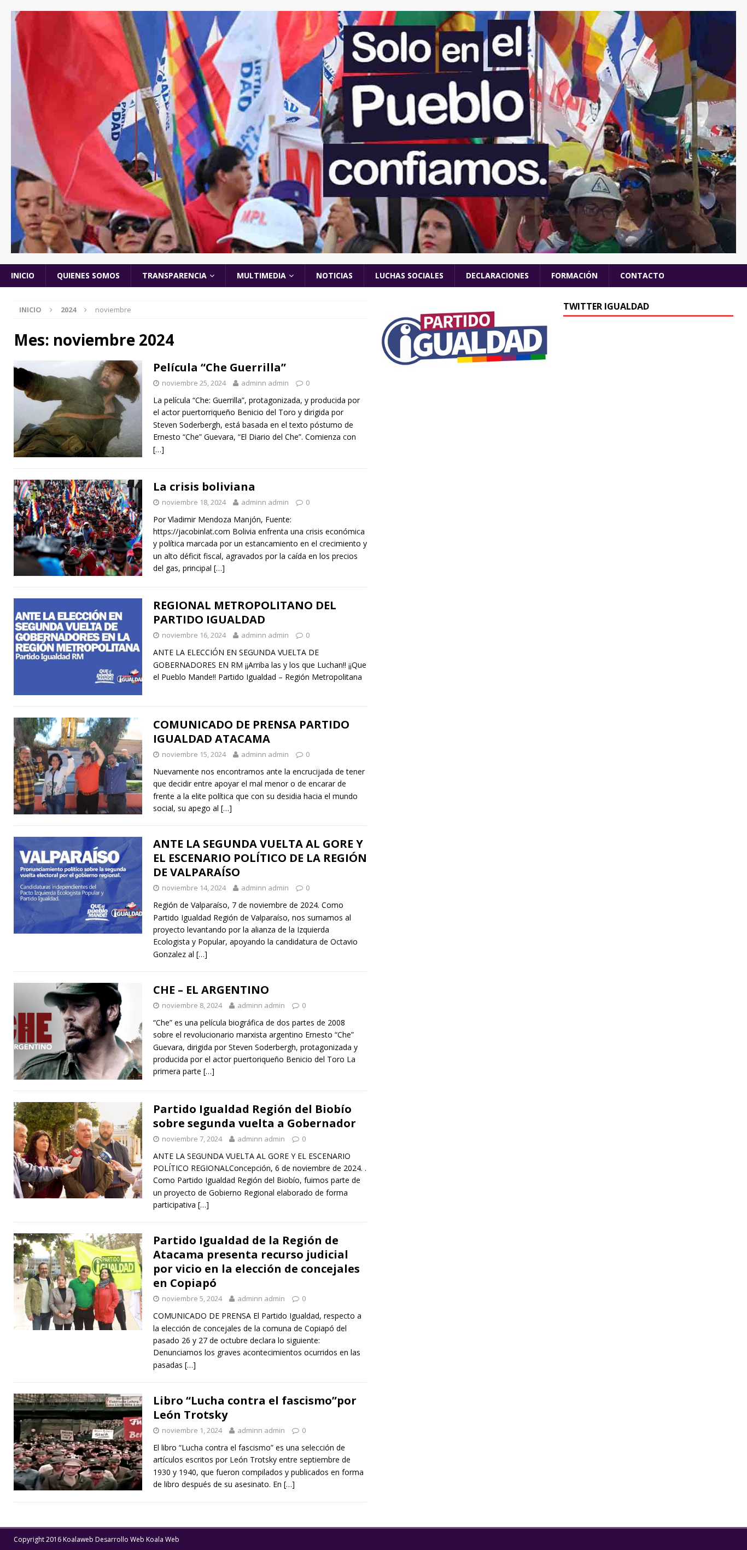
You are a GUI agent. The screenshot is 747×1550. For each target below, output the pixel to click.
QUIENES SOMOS (88, 275)
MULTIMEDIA (261, 275)
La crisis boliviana (204, 486)
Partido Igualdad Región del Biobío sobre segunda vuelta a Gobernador (254, 1116)
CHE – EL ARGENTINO (211, 989)
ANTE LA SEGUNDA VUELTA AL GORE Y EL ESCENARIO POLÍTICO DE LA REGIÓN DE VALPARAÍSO (260, 857)
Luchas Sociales (409, 275)
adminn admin (265, 383)
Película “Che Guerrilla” (219, 367)
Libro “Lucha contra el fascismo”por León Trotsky (255, 1407)
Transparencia (174, 275)
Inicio (22, 275)
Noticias (334, 275)
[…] (158, 449)
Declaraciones (497, 275)
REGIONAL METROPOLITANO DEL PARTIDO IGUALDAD (244, 612)
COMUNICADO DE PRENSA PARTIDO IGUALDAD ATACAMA (251, 731)
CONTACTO (642, 275)
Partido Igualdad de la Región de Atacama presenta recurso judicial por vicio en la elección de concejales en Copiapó (256, 1261)
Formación (574, 275)
